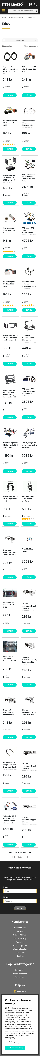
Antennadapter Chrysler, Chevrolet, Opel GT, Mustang (28, 123)
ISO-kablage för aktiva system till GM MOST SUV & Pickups (29, 177)
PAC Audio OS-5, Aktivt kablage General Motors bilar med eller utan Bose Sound (10, 819)
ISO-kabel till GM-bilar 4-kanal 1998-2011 (29, 69)
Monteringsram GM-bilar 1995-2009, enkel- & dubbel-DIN (9, 178)
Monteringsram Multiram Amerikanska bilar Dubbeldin (29, 284)
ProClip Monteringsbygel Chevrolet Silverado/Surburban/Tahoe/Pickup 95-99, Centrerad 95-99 (29, 767)
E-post (5, 887)
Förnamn (6, 897)
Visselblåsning (20, 938)
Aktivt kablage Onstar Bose (28, 550)
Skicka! (20, 908)
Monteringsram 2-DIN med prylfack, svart (10, 498)
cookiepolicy (10, 1038)
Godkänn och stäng (15, 1048)
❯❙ (26, 857)
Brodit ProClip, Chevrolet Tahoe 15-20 (9, 604)
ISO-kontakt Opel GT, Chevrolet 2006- (10, 122)
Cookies (20, 956)
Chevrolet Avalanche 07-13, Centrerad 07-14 (10, 552)
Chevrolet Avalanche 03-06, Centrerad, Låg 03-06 (29, 660)
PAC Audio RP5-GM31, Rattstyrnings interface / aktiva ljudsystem (29, 231)
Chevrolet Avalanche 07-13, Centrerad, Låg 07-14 (29, 713)
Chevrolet (30, 17)
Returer (20, 931)
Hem (4, 17)
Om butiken (20, 977)
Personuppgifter (20, 945)
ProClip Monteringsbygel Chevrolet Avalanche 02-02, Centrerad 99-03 (29, 607)
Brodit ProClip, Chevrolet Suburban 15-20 (9, 658)
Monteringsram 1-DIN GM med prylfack (29, 498)
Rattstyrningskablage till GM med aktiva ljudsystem (29, 445)
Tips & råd (20, 952)
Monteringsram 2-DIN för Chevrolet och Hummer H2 (10, 337)
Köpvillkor (20, 942)
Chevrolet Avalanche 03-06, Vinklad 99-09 (10, 712)
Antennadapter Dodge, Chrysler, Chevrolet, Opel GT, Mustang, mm (10, 765)
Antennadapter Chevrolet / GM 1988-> (9, 230)
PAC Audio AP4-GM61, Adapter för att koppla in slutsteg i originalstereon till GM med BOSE (29, 392)
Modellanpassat (16, 17)
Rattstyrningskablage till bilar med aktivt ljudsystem (10, 445)
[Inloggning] (30, 4)
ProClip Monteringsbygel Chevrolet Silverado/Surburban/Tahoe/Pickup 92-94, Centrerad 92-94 (29, 820)
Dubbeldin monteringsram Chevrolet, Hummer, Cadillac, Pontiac (29, 338)
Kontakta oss (20, 928)
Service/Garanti (20, 935)
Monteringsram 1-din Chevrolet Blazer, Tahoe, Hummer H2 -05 (10, 393)
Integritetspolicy (20, 949)
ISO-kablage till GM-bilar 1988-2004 (9, 283)
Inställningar (12, 1042)
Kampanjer (20, 970)
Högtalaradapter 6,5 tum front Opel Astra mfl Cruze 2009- (10, 70)
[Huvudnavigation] (3, 11)
